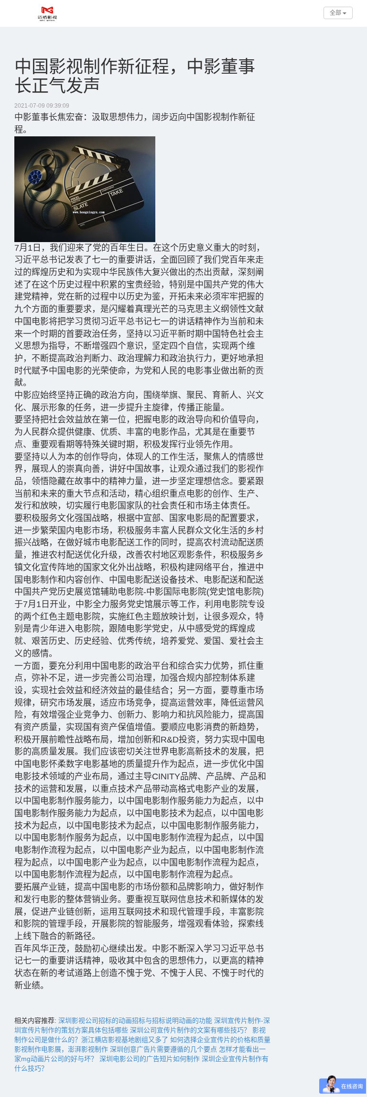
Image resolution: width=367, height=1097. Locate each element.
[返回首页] (11, 9)
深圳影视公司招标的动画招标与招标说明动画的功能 (135, 1020)
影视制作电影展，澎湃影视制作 (61, 1049)
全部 (336, 13)
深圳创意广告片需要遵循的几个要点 (163, 1049)
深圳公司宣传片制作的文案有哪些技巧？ (190, 1030)
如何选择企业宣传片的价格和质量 (220, 1039)
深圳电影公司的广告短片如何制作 (149, 1059)
